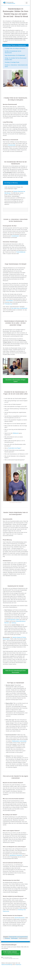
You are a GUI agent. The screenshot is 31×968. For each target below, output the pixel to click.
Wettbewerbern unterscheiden (19, 741)
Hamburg (14, 622)
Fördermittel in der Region (14, 448)
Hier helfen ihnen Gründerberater (19, 308)
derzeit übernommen (20, 917)
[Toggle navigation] (26, 2)
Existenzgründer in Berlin (13, 619)
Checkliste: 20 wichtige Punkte (12, 62)
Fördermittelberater (21, 252)
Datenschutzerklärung (7, 964)
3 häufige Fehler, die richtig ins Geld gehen (15, 48)
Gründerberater (15, 236)
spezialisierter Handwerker (15, 855)
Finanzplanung (8, 303)
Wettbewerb (16, 433)
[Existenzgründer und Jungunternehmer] (9, 3)
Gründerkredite (11, 145)
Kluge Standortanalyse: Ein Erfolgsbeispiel (15, 55)
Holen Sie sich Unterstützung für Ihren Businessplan (15, 671)
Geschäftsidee (9, 300)
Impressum (18, 964)
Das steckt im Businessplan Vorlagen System (15, 380)
